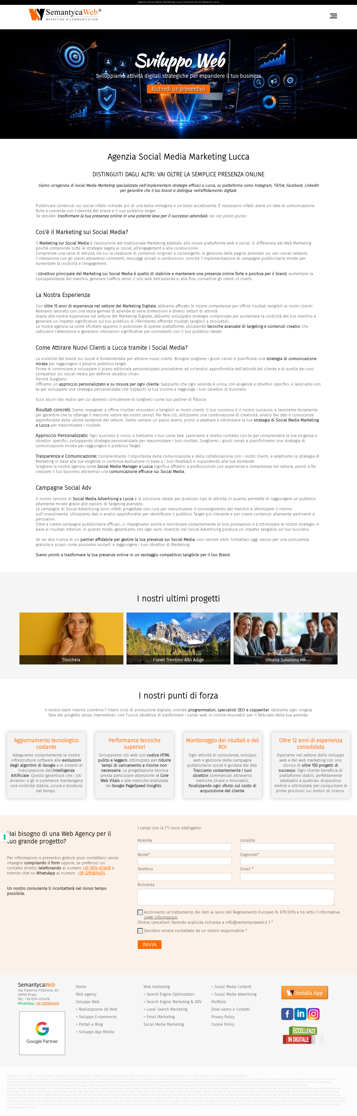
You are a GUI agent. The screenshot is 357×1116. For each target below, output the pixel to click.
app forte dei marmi (203, 1094)
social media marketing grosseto (87, 1104)
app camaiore (90, 1094)
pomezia (145, 1085)
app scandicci (305, 1088)
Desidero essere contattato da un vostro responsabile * (195, 930)
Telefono (145, 869)
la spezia (49, 1082)
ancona (197, 1082)
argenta (158, 1082)
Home (81, 986)
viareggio (97, 1075)
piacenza (68, 1082)
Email (245, 869)
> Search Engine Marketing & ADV (173, 1001)
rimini (136, 1082)
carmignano (157, 1088)
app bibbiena (65, 1101)
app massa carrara (234, 1088)
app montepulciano (25, 1101)
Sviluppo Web (87, 1001)
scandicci (215, 1075)
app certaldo (130, 1091)
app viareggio (44, 1094)
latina (266, 1082)
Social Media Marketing (164, 1024)
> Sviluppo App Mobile (95, 1032)
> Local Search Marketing (165, 1009)
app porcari (185, 1094)
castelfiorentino (229, 1075)
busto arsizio (270, 1085)
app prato (183, 1088)
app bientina (140, 1097)
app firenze (171, 1088)
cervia (24, 1085)
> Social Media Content (231, 986)
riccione (60, 1085)
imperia (39, 1082)
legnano (32, 1088)
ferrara (119, 1082)
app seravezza (158, 1094)
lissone (96, 1088)
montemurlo (117, 1088)
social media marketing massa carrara (127, 1104)
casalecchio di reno (307, 1082)
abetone (148, 1079)
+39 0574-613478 (97, 868)
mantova (244, 1085)
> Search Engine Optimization (169, 994)
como (192, 1085)
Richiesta (145, 884)
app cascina (221, 1094)
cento (18, 1085)
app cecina (210, 1097)
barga (131, 1079)
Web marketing (157, 986)
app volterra (126, 1097)
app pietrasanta (107, 1094)
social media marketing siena (170, 1104)
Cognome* (249, 854)
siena (106, 1075)
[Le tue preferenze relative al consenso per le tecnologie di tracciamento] (4, 837)
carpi (293, 1082)
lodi (251, 1085)
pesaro (239, 1082)
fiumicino (134, 1085)
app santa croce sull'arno (322, 1094)
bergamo (168, 1085)
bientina (319, 1079)
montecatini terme (197, 1079)
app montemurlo (179, 1091)
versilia (80, 1075)
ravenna (128, 1082)
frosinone (257, 1082)
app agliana (300, 1091)
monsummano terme (175, 1079)
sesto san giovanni (288, 1085)
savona (58, 1082)
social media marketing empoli (252, 1104)
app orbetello (207, 1101)
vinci (189, 1075)
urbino (247, 1082)
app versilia (59, 1094)
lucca (156, 1075)
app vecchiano (82, 1097)
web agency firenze (225, 1101)
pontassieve (31, 1079)
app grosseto (265, 1088)
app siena (291, 1088)
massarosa (81, 1079)
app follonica (191, 1101)
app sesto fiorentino (325, 1088)
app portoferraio (272, 1097)
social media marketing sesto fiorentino (297, 1104)
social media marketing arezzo (51, 1104)
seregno (105, 1088)
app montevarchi (124, 1101)
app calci (153, 1097)
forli (143, 1082)
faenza (44, 1085)
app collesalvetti (225, 1097)
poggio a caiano (142, 1088)
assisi (154, 1085)
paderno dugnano (82, 1088)
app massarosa (125, 1094)
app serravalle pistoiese (321, 1091)
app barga (172, 1094)
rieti (272, 1082)
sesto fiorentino (168, 1075)
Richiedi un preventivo (178, 89)
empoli (182, 1075)
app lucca (208, 1088)
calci (327, 1079)
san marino (102, 1085)
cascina (229, 1079)
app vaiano (144, 1091)
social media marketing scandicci (210, 1104)
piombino (19, 1082)
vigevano (22, 1088)
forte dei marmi (119, 1079)
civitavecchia (121, 1085)
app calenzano (92, 1091)
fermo (220, 1082)
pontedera (260, 1079)
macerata (229, 1082)
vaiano (128, 1088)
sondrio (234, 1085)
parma (76, 1082)
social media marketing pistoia (254, 1101)
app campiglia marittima (248, 1097)
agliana (220, 1079)
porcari (139, 1079)
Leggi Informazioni (161, 917)
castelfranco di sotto (303, 1079)
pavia (186, 1085)
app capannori (75, 1094)
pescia (211, 1079)
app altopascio (142, 1094)
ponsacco (286, 1079)
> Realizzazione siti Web (96, 1009)
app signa (78, 1091)
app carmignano (160, 1091)
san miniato (273, 1079)
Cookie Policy (222, 1024)
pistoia (148, 1075)
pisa (111, 1085)
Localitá (247, 840)
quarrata (158, 1079)
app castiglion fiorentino (86, 1101)
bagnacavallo (170, 1082)
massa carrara (127, 1075)
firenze (71, 1075)
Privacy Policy (222, 1017)
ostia (160, 1085)
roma (278, 1082)
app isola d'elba (290, 1097)
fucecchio (19, 1079)
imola (52, 1085)
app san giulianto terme (242, 1094)
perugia (182, 1082)
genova (30, 1082)
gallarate (41, 1088)
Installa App (308, 993)
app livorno (279, 1088)
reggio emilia (88, 1082)
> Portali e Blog (89, 1024)
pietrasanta (68, 1079)
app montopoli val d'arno (105, 1097)
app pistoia (195, 1088)
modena (100, 1082)
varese (200, 1085)
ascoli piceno (209, 1082)
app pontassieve (63, 1091)
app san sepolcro (174, 1101)
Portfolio (218, 1001)
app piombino (167, 1097)
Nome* (143, 854)
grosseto (114, 1075)
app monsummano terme (241, 1091)
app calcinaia (66, 1097)
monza (258, 1085)
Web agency (86, 994)
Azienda (144, 840)
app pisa (218, 1088)
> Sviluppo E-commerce (96, 1017)
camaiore (56, 1079)
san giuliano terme (244, 1079)
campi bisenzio (200, 1075)
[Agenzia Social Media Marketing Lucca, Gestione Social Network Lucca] (66, 21)
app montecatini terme (268, 1091)
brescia (178, 1085)
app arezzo (251, 1088)
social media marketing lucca (288, 1101)
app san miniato (282, 1094)
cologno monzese (61, 1088)
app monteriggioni (46, 1101)
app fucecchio (45, 1091)
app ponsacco (299, 1094)
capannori (44, 1079)
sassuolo (70, 1085)
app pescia (288, 1091)
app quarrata (219, 1091)
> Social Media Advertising (233, 994)
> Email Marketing (159, 1017)
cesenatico (34, 1085)
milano (208, 1085)
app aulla (305, 1097)
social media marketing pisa (322, 1101)
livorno (140, 1075)
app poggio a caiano (200, 1091)
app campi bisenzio (26, 1091)
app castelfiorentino (112, 1091)
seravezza (105, 1079)
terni (189, 1082)
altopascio (93, 1079)
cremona (217, 1085)
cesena (149, 1082)
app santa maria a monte (44, 1097)
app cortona (107, 1101)
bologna (110, 1082)
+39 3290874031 (91, 873)
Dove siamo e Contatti (230, 1009)
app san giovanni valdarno (149, 1101)
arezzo (88, 1075)
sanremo (90, 1085)
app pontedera (264, 1094)
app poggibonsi (319, 1097)
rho (49, 1088)
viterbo (285, 1082)
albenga (80, 1085)
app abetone (30, 1094)
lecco (226, 1085)
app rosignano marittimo (189, 1097)
